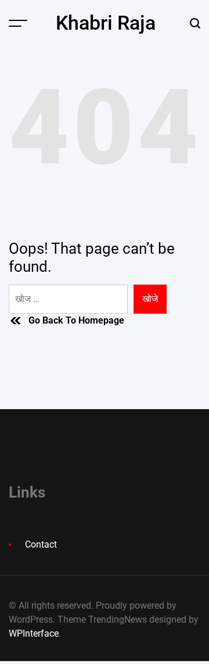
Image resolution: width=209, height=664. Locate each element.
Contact (41, 544)
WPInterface (34, 633)
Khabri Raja (106, 23)
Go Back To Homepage (76, 320)
